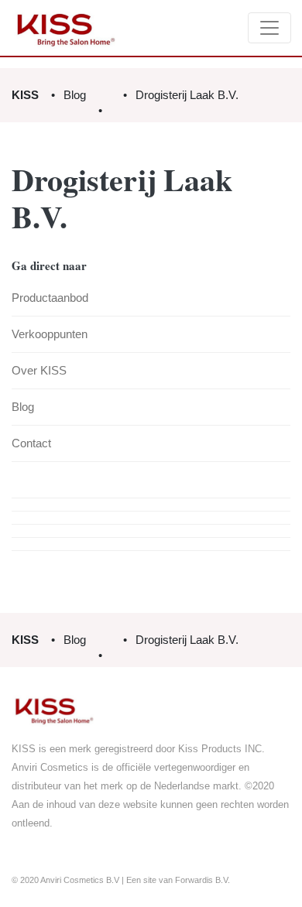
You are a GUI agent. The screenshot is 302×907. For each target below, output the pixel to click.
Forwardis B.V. (202, 880)
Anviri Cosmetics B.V (79, 880)
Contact (31, 443)
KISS (25, 94)
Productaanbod (50, 297)
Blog (74, 94)
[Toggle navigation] (269, 27)
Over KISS (39, 370)
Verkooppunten (50, 334)
